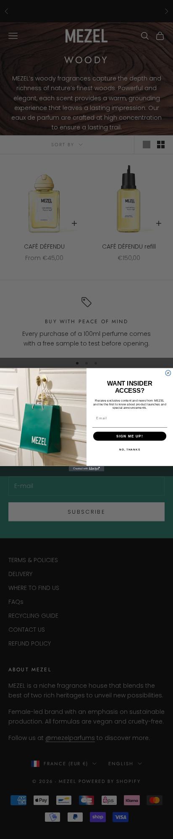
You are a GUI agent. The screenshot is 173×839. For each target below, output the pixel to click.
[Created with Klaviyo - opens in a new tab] (87, 468)
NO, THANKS (129, 449)
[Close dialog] (168, 372)
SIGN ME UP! (129, 436)
